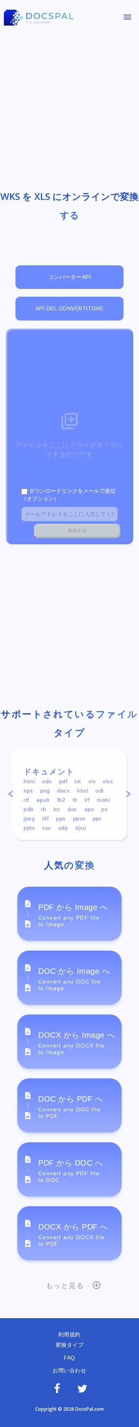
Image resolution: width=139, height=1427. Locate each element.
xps (28, 790)
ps (104, 809)
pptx (29, 828)
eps (89, 809)
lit (75, 800)
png (45, 790)
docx (63, 790)
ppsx (79, 818)
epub (43, 800)
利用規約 (69, 1334)
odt (99, 790)
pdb (29, 809)
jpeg (29, 818)
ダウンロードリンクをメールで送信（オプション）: (68, 495)
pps (61, 818)
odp (63, 828)
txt (78, 781)
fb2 (61, 800)
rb (43, 809)
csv (46, 828)
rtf (26, 800)
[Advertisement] (69, 105)
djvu (80, 828)
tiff (45, 818)
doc (72, 809)
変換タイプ (70, 1345)
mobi (103, 800)
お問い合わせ (69, 1370)
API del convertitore (70, 308)
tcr (57, 809)
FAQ (69, 1358)
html (29, 781)
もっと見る (65, 1285)
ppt (97, 818)
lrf (87, 800)
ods (47, 781)
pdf (63, 781)
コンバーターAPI (69, 277)
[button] (10, 795)
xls (92, 781)
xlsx (108, 781)
